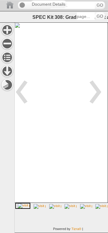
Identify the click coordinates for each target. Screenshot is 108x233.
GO (100, 5)
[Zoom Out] (7, 44)
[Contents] (7, 57)
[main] (61, 127)
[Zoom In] (7, 30)
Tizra (76, 229)
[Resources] (7, 71)
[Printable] (7, 85)
